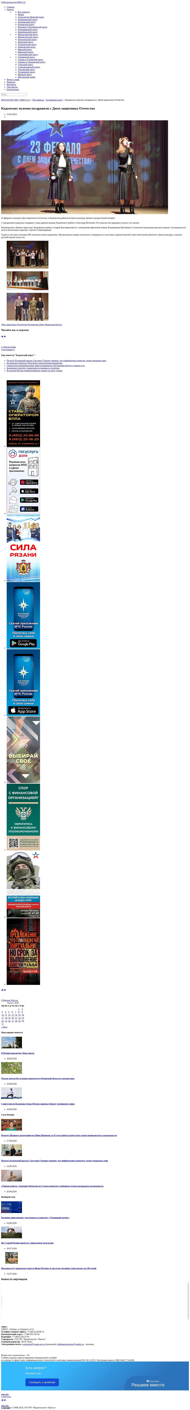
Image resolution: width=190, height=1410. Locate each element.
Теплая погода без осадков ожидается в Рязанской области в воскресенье (37, 1078)
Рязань (21, 14)
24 (3, 1021)
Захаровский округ (27, 22)
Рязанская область (53, 324)
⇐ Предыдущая (8, 347)
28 (16, 1021)
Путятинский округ (27, 44)
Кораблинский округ (28, 32)
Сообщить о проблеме (42, 1382)
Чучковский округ (26, 72)
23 (23, 1018)
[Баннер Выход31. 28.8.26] (23, 984)
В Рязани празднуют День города (17, 1053)
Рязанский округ (26, 52)
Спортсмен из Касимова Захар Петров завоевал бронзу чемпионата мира (38, 1104)
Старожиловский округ (29, 67)
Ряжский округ (25, 49)
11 (6, 1015)
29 (19, 1021)
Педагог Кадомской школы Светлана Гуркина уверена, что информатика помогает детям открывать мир (56, 360)
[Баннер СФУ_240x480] (23, 849)
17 (3, 1018)
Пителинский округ (27, 39)
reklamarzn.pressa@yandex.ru (70, 1344)
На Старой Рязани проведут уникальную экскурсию (27, 1243)
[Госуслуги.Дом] (23, 513)
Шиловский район (26, 77)
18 (6, 1018)
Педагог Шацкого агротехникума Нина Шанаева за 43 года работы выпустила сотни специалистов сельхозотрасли (59, 1135)
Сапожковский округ (28, 54)
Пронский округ (26, 42)
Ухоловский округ (26, 69)
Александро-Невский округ (31, 17)
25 (6, 1021)
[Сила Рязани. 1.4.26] (23, 580)
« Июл (4, 1027)
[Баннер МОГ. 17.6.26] (23, 917)
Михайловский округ (28, 37)
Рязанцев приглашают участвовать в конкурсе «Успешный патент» (35, 1217)
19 (9, 1018)
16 (23, 1015)
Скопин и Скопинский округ (31, 62)
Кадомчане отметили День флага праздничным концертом (34, 363)
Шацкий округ (25, 74)
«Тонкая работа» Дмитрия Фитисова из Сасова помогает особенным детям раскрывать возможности (52, 1186)
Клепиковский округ (28, 29)
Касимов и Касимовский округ (32, 27)
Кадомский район (36, 324)
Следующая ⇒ (8, 349)
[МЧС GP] (23, 648)
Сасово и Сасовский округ (30, 59)
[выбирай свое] (23, 782)
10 (3, 1015)
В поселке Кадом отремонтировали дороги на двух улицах (34, 370)
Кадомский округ (26, 24)
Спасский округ (25, 64)
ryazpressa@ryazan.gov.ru (33, 1344)
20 (13, 1018)
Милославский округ (28, 34)
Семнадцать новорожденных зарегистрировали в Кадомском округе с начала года (46, 365)
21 (16, 1018)
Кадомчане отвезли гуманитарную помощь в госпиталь (33, 368)
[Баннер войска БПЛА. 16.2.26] (23, 446)
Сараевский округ (26, 57)
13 (13, 1015)
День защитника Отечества (14, 324)
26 (9, 1021)
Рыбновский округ (27, 47)
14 (16, 1015)
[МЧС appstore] (23, 715)
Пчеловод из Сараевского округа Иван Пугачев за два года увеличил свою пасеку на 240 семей (48, 1268)
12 (9, 1015)
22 (19, 1018)
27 (13, 1021)
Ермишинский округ (28, 19)
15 (19, 1015)
